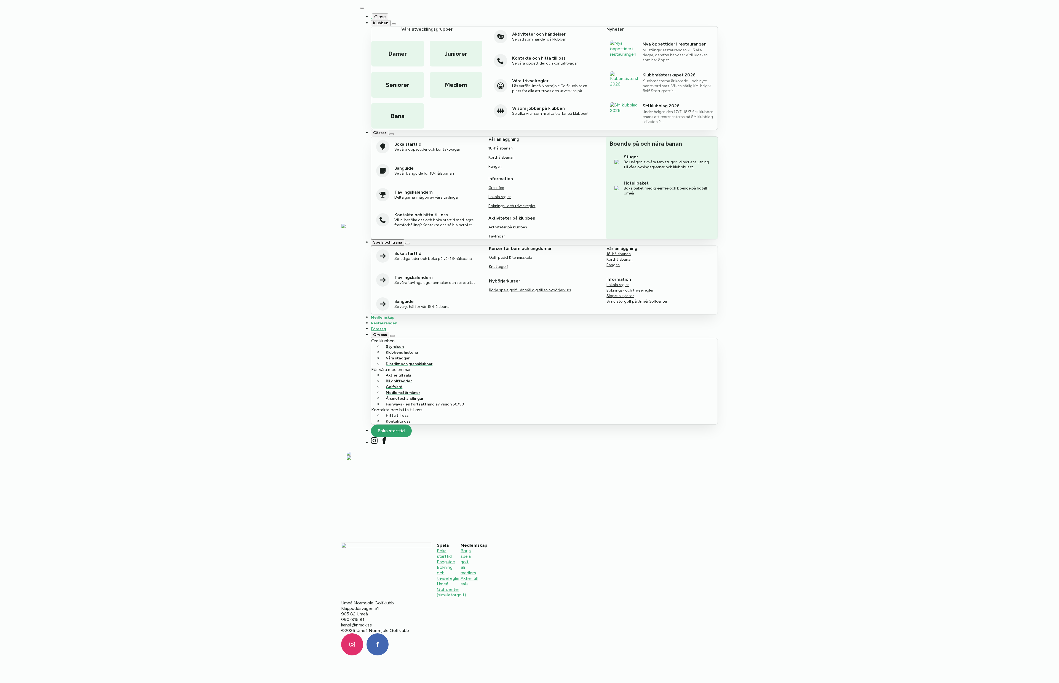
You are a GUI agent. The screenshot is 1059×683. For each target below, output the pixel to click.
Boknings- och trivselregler (511, 206)
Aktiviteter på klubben (507, 227)
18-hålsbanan (500, 148)
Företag (378, 329)
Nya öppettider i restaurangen (675, 44)
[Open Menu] (362, 8)
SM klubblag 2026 (661, 105)
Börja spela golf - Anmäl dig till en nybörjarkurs (530, 290)
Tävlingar (496, 236)
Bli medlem (468, 570)
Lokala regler (499, 196)
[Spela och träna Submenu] (407, 243)
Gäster (379, 132)
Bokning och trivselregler (448, 573)
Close (380, 16)
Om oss (380, 334)
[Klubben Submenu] (394, 24)
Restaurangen (384, 323)
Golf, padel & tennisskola (510, 257)
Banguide (446, 561)
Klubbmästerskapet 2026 (669, 75)
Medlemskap (382, 317)
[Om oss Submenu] (392, 336)
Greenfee (496, 187)
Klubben (380, 23)
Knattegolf (498, 266)
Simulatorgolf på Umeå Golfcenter (636, 301)
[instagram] (374, 440)
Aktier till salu (469, 581)
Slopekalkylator (620, 296)
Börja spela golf (466, 556)
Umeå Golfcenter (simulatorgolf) (451, 589)
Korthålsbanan (501, 157)
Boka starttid (444, 553)
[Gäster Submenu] (391, 134)
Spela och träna (387, 242)
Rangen (495, 166)
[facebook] (384, 440)
